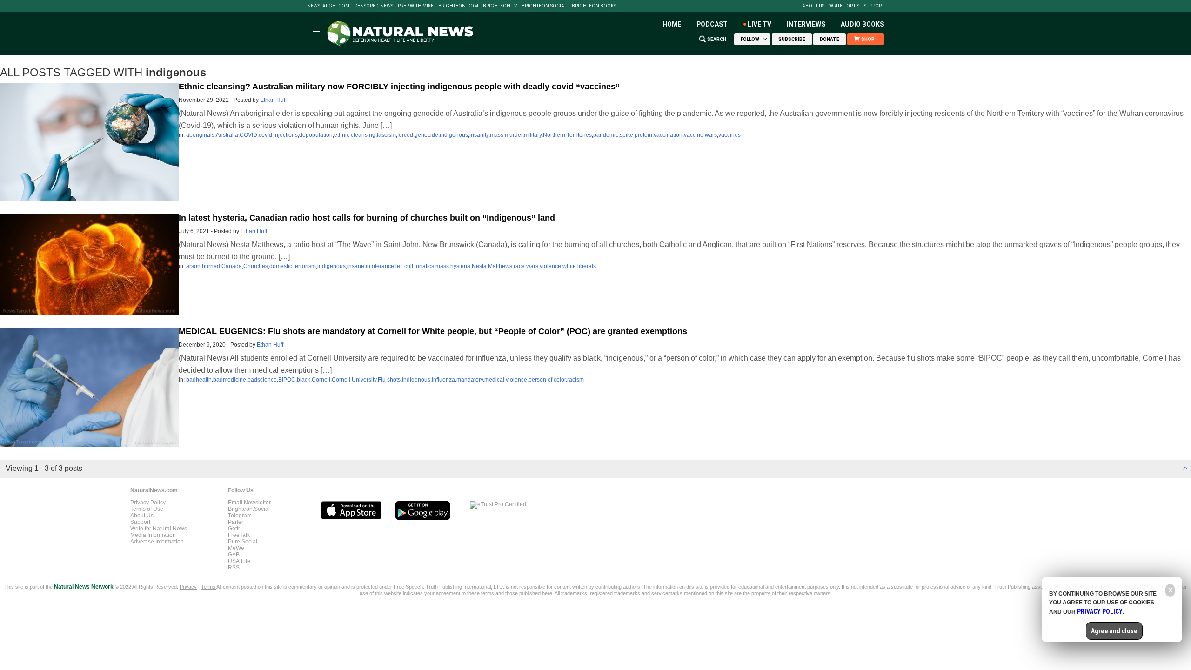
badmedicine (229, 379)
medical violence (505, 379)
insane (355, 266)
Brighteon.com (458, 6)
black (303, 379)
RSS (234, 567)
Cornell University (354, 379)
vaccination (668, 135)
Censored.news (373, 6)
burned (211, 266)
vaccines (729, 135)
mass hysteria (452, 266)
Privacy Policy (148, 502)
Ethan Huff (273, 100)
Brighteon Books (594, 6)
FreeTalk (239, 535)
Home (671, 24)
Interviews (806, 24)
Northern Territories (567, 135)
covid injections (278, 135)
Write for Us (844, 6)
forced (405, 135)
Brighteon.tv (500, 6)
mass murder (506, 135)
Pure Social (242, 541)
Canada (231, 266)
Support (874, 6)
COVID (248, 135)
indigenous (454, 135)
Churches (255, 266)
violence (550, 266)
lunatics (424, 266)
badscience (262, 379)
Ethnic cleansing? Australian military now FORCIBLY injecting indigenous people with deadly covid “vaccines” (399, 86)
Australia (227, 135)
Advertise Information (157, 541)
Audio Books (862, 24)
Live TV (759, 24)
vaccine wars (700, 135)
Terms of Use (146, 509)
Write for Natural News (158, 528)
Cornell (321, 379)
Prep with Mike (416, 6)
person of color (547, 379)
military (533, 135)
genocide (426, 135)
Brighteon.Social (544, 6)
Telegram (240, 515)
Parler (235, 522)
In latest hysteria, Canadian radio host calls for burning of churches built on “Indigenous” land (367, 217)
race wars (526, 266)
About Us (813, 6)
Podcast (712, 24)
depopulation (316, 135)
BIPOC (286, 379)
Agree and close (1114, 631)
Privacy (188, 587)
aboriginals (200, 135)
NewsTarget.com (328, 6)
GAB (234, 554)
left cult (404, 266)
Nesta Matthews (492, 266)
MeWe (236, 548)
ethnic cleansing (354, 135)
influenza (443, 379)
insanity (478, 135)
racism (575, 379)
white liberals (579, 266)
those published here (528, 593)
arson (193, 266)
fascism (386, 135)
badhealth (199, 379)
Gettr (234, 528)
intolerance (380, 266)
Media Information (153, 535)
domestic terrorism (292, 266)
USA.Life (239, 561)
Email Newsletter (249, 502)
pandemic (605, 135)
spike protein (636, 135)
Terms (208, 587)
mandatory (469, 379)
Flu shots (389, 379)
